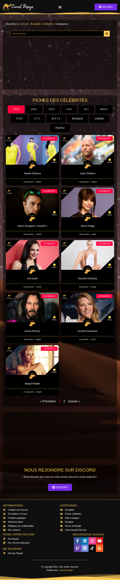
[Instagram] (92, 541)
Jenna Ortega (88, 226)
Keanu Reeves (32, 331)
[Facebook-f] (77, 541)
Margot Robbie (32, 383)
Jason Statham (87, 173)
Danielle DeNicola (87, 278)
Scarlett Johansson (88, 331)
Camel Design (66, 570)
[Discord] (85, 548)
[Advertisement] (60, 65)
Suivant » (74, 401)
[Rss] (99, 548)
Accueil (25, 24)
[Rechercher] (107, 33)
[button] (60, 7)
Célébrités (48, 24)
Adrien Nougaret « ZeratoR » (32, 226)
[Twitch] (77, 548)
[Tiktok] (92, 548)
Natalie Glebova (32, 173)
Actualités (35, 24)
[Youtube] (99, 541)
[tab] (16, 109)
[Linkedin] (85, 541)
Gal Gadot (32, 278)
